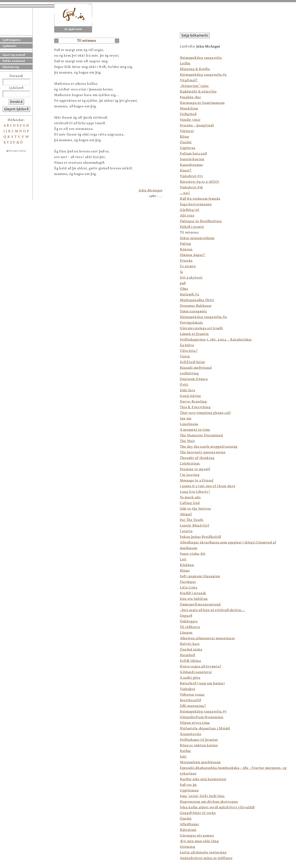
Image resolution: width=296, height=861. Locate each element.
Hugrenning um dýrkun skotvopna (209, 801)
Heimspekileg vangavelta (201, 57)
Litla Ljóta (188, 587)
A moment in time (195, 429)
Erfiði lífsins (190, 661)
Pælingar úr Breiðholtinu (201, 221)
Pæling (185, 243)
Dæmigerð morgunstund (200, 604)
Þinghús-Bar (190, 97)
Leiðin (185, 63)
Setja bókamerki (194, 35)
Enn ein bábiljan (194, 599)
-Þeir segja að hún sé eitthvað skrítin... (212, 610)
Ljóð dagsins (12, 40)
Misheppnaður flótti (197, 300)
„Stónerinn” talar (194, 86)
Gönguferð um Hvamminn (201, 717)
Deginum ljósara (194, 379)
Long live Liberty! (195, 491)
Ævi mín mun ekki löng (199, 841)
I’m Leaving (190, 475)
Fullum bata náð (193, 153)
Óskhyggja (188, 621)
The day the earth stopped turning (208, 446)
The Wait (187, 441)
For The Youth (191, 520)
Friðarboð (188, 114)
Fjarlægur (188, 582)
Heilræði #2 (189, 294)
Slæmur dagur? (192, 255)
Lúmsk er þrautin (194, 334)
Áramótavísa (190, 734)
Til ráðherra (190, 627)
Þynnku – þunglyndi (197, 125)
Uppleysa (187, 148)
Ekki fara (187, 390)
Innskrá (16, 101)
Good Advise (190, 396)
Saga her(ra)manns (196, 204)
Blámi (185, 570)
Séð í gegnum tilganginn (200, 576)
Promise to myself (195, 469)
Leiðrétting (189, 373)
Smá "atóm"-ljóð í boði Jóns (202, 796)
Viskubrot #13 (191, 176)
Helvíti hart (190, 644)
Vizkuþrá (187, 689)
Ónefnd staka (191, 649)
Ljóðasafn (9, 46)
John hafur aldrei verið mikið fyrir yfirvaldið (217, 807)
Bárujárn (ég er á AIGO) (199, 181)
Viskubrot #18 (191, 187)
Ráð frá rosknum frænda (200, 198)
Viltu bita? (189, 351)
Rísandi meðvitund (196, 367)
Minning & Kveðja (195, 69)
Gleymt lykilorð (16, 109)
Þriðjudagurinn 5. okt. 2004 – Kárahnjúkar (216, 339)
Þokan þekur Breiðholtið (200, 537)
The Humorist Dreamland (201, 435)
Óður (184, 289)
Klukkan (187, 565)
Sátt (183, 756)
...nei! (185, 193)
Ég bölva (187, 345)
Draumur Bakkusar (196, 305)
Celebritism (190, 463)
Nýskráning (11, 67)
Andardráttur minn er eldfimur (206, 858)
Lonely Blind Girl (194, 525)
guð (183, 283)
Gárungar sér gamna (197, 835)
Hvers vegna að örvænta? (201, 666)
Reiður (185, 751)
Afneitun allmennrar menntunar (207, 638)
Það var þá (188, 785)
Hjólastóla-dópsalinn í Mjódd (205, 728)
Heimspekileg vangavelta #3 (203, 711)
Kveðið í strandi (193, 593)
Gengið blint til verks (198, 813)
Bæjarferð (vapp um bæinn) (202, 683)
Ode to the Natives (195, 508)
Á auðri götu (190, 677)
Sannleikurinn (192, 159)
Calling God (190, 503)
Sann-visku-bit (193, 553)
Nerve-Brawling (193, 401)
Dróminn (187, 847)
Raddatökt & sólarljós (198, 91)
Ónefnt (186, 142)
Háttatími (188, 830)
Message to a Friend (196, 480)
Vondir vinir (190, 119)
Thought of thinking (197, 458)
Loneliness (189, 424)
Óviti (184, 384)
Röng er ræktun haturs (199, 745)
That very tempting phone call (205, 413)
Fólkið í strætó (192, 227)
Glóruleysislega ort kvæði (201, 328)
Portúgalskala (191, 322)
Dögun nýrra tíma (195, 723)
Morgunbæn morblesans (200, 762)
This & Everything (195, 407)
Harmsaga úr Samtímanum (202, 103)
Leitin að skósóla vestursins (203, 852)
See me (186, 418)
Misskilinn (189, 108)
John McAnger (150, 190)
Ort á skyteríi (191, 277)
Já (181, 272)
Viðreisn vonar (192, 694)
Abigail (186, 514)
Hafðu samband (14, 61)
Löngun (186, 632)
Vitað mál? (189, 80)
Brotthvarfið (190, 700)
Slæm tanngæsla (193, 311)
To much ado (190, 497)
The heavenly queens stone (203, 452)
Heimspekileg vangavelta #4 (203, 317)
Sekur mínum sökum (197, 238)
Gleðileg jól (189, 210)
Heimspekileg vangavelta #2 (203, 74)
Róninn (186, 249)
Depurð (186, 615)
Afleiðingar (189, 824)
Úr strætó (188, 266)
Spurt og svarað (14, 55)
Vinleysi (187, 131)
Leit (183, 559)
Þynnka (186, 260)
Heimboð (187, 655)
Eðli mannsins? (193, 706)
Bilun (184, 136)
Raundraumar (191, 165)
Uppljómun (189, 790)
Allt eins (187, 215)
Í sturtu (186, 531)
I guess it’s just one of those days (207, 486)
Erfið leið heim (192, 362)
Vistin (185, 356)
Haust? (186, 170)
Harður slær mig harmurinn (203, 779)
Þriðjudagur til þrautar (199, 739)
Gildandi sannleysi (196, 672)
